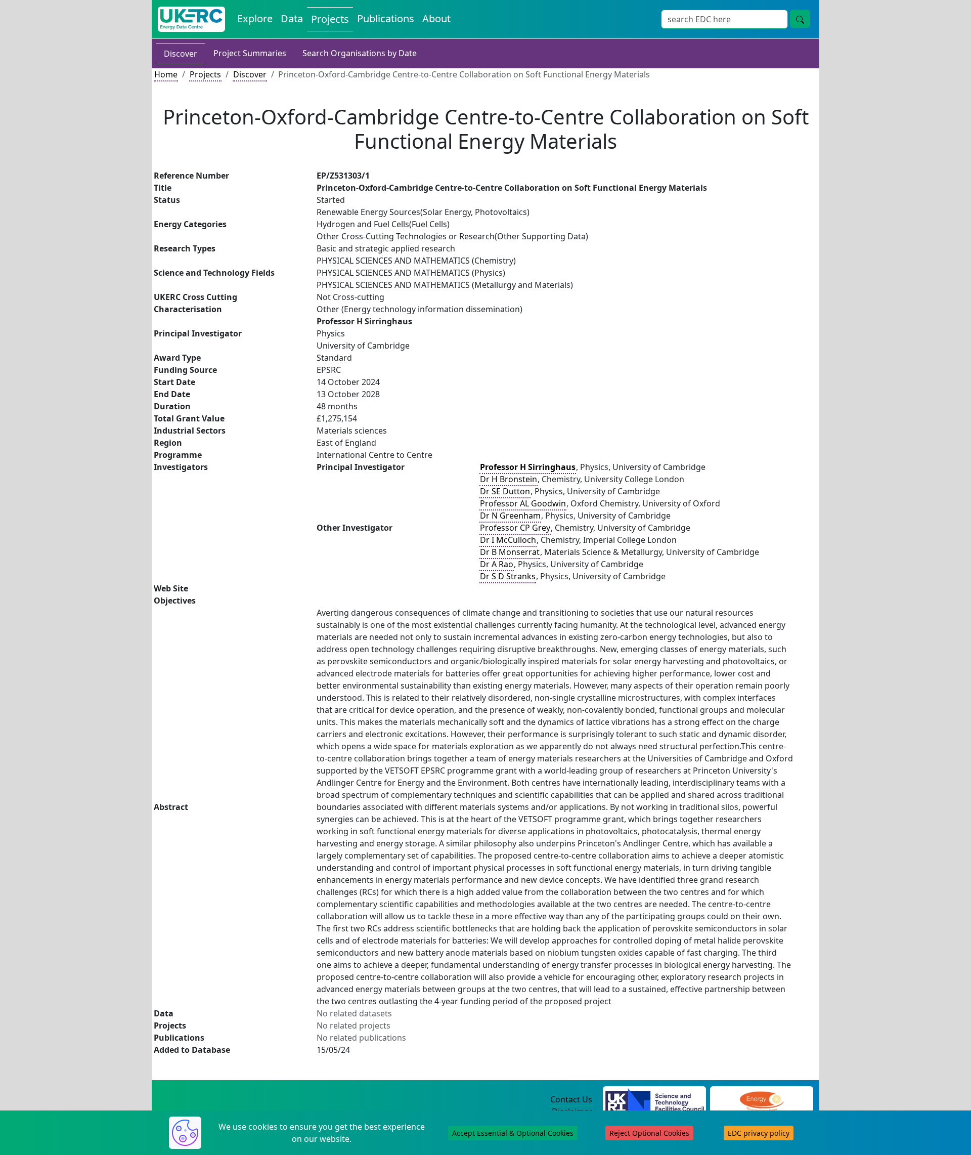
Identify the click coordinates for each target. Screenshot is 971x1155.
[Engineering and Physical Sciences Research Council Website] (761, 1099)
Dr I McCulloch (508, 539)
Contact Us (571, 1099)
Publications (385, 18)
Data (292, 18)
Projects (330, 19)
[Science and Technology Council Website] (654, 1099)
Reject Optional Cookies (649, 1133)
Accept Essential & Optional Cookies (512, 1133)
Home (166, 74)
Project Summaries (249, 53)
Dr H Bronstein (508, 479)
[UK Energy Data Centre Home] (191, 19)
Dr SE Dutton (505, 491)
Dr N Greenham (510, 515)
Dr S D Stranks (508, 576)
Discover (180, 53)
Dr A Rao (496, 564)
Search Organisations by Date (359, 53)
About (436, 18)
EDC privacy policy (758, 1133)
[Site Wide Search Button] (800, 19)
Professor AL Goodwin (523, 503)
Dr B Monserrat (510, 552)
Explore (255, 18)
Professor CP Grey (515, 527)
